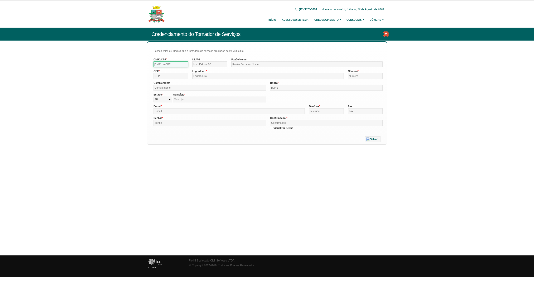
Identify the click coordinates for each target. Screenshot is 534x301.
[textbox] (171, 64)
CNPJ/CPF (160, 59)
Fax (350, 106)
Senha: (158, 118)
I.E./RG (196, 59)
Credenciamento (326, 19)
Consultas (354, 19)
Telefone (314, 106)
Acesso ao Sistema (295, 19)
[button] (372, 139)
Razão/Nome (239, 59)
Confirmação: (278, 118)
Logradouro (199, 71)
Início (272, 19)
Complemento (162, 83)
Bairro (274, 83)
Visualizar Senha (283, 128)
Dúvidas (375, 19)
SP (156, 99)
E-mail (157, 106)
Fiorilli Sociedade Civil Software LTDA (211, 260)
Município (178, 94)
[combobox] (163, 99)
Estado (158, 94)
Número (353, 71)
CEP (156, 71)
